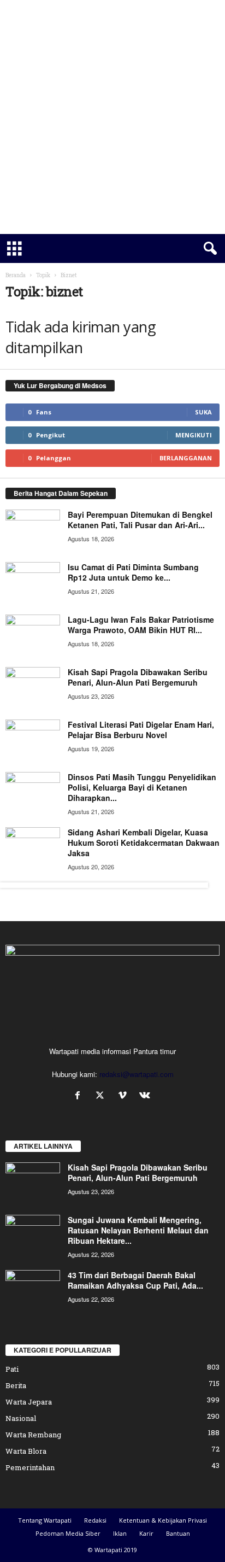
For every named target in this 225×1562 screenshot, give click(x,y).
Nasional (20, 1418)
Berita (15, 1385)
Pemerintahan (30, 1467)
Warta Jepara (28, 1402)
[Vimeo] (125, 1096)
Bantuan (178, 1533)
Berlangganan (185, 458)
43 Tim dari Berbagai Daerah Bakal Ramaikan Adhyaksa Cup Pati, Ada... (135, 1280)
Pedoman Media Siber (67, 1533)
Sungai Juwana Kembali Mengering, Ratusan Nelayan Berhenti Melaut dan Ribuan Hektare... (138, 1230)
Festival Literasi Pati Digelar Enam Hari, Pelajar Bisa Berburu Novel (141, 729)
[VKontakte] (146, 1096)
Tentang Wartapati (45, 1520)
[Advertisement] (112, 117)
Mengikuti (193, 435)
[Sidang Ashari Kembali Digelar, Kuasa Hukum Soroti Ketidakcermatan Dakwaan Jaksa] (32, 847)
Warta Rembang (33, 1435)
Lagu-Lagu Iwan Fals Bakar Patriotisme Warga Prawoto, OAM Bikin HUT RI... (141, 624)
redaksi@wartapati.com (136, 1074)
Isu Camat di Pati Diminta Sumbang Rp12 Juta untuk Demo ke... (133, 572)
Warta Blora (25, 1451)
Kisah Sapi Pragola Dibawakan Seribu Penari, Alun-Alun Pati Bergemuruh (138, 677)
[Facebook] (80, 1096)
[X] (102, 1096)
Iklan (120, 1533)
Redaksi (95, 1520)
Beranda (15, 275)
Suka (203, 412)
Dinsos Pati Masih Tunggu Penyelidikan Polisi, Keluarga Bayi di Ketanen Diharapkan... (142, 787)
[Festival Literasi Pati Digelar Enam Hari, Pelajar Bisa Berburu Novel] (32, 739)
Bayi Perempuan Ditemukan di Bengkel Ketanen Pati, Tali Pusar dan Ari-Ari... (140, 519)
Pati (12, 1369)
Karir (146, 1533)
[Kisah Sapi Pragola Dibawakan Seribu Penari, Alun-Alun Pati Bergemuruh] (32, 687)
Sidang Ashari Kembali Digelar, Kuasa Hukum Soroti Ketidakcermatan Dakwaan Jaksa (144, 842)
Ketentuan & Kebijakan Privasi (163, 1520)
